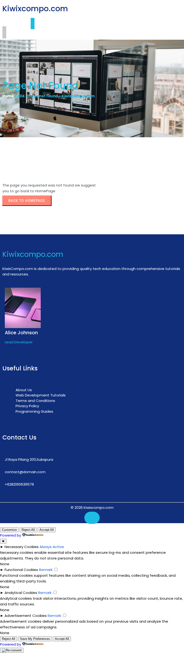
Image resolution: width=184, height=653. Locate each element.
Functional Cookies (21, 569)
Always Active (52, 546)
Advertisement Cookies (26, 615)
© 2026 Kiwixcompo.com (92, 507)
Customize (9, 530)
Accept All (47, 530)
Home (8, 96)
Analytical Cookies (21, 592)
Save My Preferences (35, 639)
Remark (45, 569)
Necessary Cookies (22, 546)
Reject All (28, 530)
